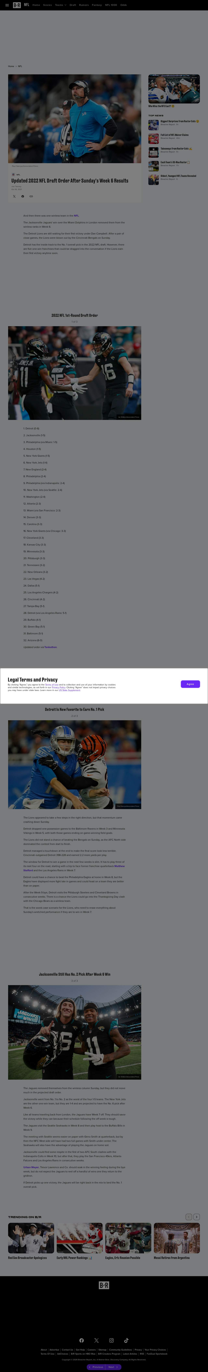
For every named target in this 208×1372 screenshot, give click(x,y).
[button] (190, 684)
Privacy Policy (58, 687)
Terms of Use (51, 684)
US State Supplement (69, 690)
